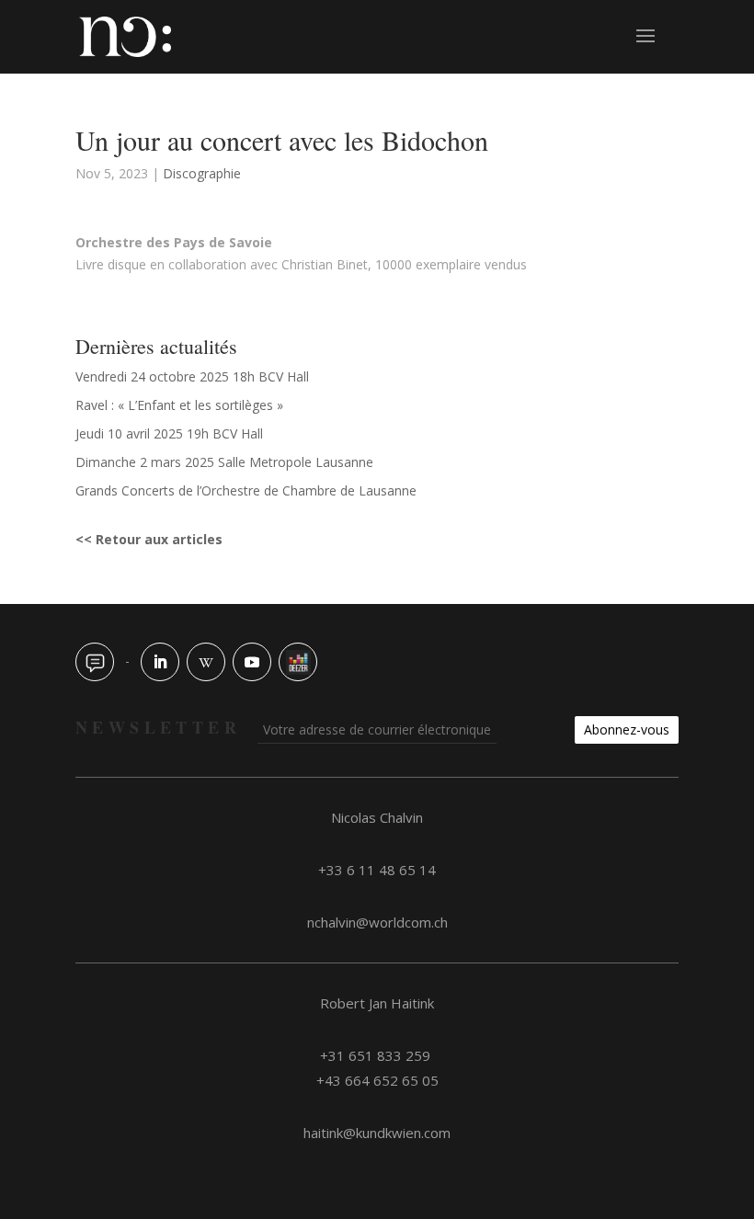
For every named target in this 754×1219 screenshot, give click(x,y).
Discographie (202, 173)
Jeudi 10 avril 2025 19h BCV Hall (169, 433)
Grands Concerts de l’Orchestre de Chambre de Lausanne (246, 490)
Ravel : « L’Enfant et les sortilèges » (179, 405)
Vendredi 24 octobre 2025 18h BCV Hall (192, 376)
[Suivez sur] (94, 662)
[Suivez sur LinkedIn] (160, 662)
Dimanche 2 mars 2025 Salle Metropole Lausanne (224, 462)
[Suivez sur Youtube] (252, 662)
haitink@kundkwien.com (377, 1132)
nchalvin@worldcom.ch (377, 922)
